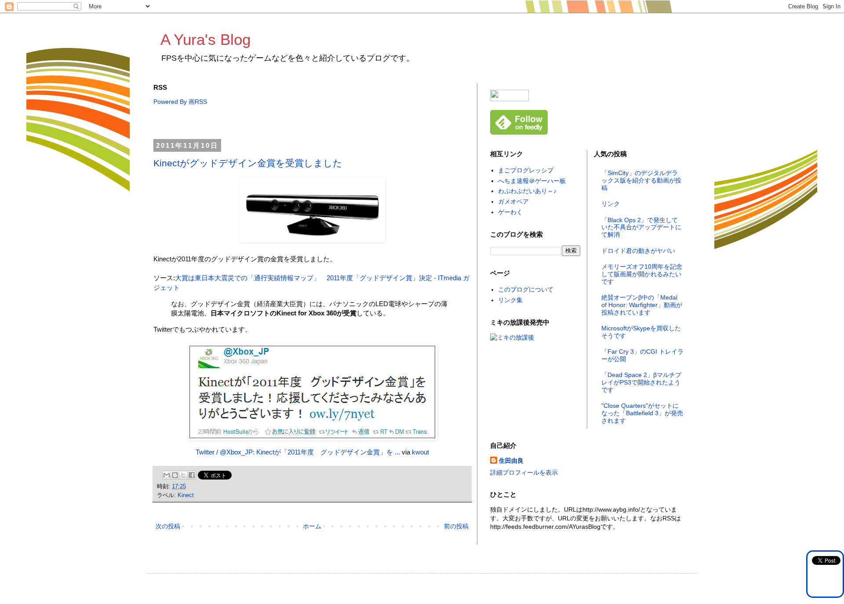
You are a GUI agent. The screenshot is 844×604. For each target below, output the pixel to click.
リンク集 (510, 300)
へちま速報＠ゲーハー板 (532, 180)
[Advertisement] (313, 123)
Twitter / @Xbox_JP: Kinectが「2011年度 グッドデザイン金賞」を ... (298, 452)
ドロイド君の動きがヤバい (638, 250)
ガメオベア (513, 201)
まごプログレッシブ (525, 170)
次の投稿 (168, 526)
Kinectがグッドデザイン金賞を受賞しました (247, 163)
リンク (610, 203)
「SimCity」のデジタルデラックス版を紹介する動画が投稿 (641, 180)
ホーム (312, 526)
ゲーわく (510, 212)
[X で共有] (183, 475)
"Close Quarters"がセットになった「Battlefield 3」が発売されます (642, 413)
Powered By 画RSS (180, 101)
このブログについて (525, 289)
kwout (420, 452)
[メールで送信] (166, 475)
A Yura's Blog (205, 39)
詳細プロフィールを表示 (524, 472)
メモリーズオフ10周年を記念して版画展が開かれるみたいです (641, 274)
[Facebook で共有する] (191, 475)
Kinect (186, 495)
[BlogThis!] (175, 475)
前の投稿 (456, 526)
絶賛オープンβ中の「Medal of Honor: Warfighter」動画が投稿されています (641, 305)
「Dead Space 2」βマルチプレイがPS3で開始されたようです (641, 382)
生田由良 (511, 460)
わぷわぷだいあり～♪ (527, 190)
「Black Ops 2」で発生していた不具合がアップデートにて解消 (641, 227)
